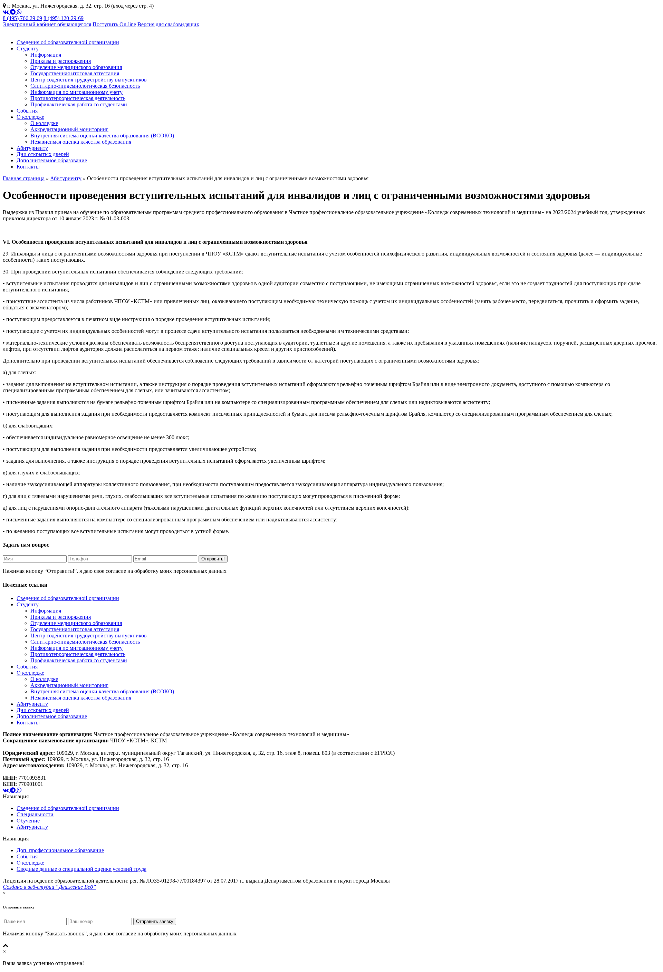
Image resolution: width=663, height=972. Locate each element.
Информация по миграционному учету (76, 92)
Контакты (28, 167)
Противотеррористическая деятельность (77, 98)
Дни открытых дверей (43, 154)
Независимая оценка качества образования (80, 142)
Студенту (28, 48)
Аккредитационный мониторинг (69, 129)
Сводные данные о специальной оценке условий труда (81, 869)
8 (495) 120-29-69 (64, 18)
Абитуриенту (32, 148)
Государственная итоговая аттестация (74, 73)
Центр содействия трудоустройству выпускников (88, 80)
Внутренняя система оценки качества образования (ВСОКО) (102, 135)
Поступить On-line (114, 24)
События (27, 111)
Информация (45, 55)
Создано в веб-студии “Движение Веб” (49, 887)
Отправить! (213, 558)
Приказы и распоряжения (60, 61)
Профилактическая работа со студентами (78, 104)
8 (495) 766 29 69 (22, 18)
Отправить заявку (154, 921)
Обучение (28, 821)
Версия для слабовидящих (168, 24)
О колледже (30, 117)
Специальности (35, 814)
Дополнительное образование (52, 160)
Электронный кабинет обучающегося (47, 24)
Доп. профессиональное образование (60, 850)
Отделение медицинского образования (76, 67)
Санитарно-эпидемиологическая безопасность (85, 86)
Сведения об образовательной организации (68, 42)
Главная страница (24, 178)
